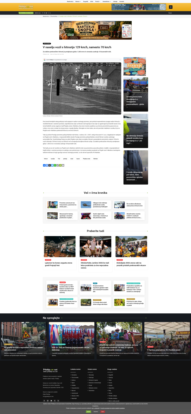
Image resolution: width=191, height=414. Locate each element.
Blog (110, 390)
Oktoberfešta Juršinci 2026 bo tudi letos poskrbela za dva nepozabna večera (95, 265)
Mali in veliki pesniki (114, 401)
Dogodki (85, 1)
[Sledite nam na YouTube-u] (46, 13)
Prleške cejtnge (113, 395)
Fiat (59, 158)
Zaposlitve (111, 388)
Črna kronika (53, 16)
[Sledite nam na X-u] (48, 13)
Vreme (110, 393)
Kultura (74, 380)
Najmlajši (74, 398)
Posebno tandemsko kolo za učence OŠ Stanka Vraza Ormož (68, 303)
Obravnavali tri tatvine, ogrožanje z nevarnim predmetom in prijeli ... (66, 216)
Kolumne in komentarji (95, 382)
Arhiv (91, 1)
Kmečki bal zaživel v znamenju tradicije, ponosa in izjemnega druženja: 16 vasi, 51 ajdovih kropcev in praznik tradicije (119, 347)
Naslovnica (70, 1)
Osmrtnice (91, 390)
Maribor (95, 158)
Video (110, 380)
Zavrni (102, 411)
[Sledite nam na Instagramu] (44, 13)
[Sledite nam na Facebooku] (42, 13)
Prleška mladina (113, 398)
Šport (73, 382)
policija (65, 158)
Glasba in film (75, 395)
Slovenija (91, 375)
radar (71, 158)
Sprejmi (88, 411)
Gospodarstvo (75, 388)
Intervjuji (91, 377)
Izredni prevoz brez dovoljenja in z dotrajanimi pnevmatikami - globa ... (135, 102)
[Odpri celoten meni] (170, 7)
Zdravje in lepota (93, 380)
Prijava (170, 13)
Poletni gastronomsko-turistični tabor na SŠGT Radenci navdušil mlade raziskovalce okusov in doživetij (67, 288)
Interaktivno (106, 1)
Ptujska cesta (86, 158)
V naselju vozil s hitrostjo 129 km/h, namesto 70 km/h (73, 16)
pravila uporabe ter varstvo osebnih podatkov (113, 408)
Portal (97, 1)
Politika (74, 385)
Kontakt (122, 1)
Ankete (110, 385)
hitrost (46, 158)
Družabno (74, 375)
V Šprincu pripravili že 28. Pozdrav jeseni (163, 350)
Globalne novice (93, 388)
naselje (53, 158)
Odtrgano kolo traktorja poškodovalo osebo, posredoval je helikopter (100, 204)
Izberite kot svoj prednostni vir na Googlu (56, 59)
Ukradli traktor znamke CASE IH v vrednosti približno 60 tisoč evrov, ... (134, 216)
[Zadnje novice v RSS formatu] (50, 13)
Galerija (111, 377)
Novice (77, 1)
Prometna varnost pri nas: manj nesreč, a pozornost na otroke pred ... (68, 204)
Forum (110, 382)
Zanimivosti (75, 393)
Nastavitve (96, 411)
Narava (74, 390)
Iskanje (115, 1)
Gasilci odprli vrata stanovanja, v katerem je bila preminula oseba (100, 216)
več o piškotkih (95, 408)
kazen (78, 158)
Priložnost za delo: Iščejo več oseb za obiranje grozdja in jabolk (135, 303)
